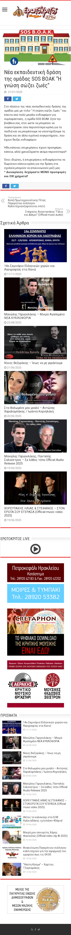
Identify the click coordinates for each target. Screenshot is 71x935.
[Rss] (32, 929)
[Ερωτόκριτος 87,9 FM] (35, 12)
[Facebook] (35, 929)
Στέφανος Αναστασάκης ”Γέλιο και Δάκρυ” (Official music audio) (43, 212)
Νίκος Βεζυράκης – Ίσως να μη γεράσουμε (33, 363)
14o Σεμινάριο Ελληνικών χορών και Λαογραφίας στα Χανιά (29, 267)
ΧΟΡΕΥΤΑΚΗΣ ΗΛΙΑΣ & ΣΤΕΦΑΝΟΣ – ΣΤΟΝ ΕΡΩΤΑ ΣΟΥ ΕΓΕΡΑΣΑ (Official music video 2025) (34, 512)
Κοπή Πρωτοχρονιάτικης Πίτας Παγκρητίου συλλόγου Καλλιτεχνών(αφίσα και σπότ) (27, 202)
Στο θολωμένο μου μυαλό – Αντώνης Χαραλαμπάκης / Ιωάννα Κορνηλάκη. (29, 409)
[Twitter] (39, 929)
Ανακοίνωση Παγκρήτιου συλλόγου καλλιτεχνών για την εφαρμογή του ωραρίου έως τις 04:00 (44, 851)
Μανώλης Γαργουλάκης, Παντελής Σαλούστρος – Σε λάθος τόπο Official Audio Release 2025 (34, 459)
